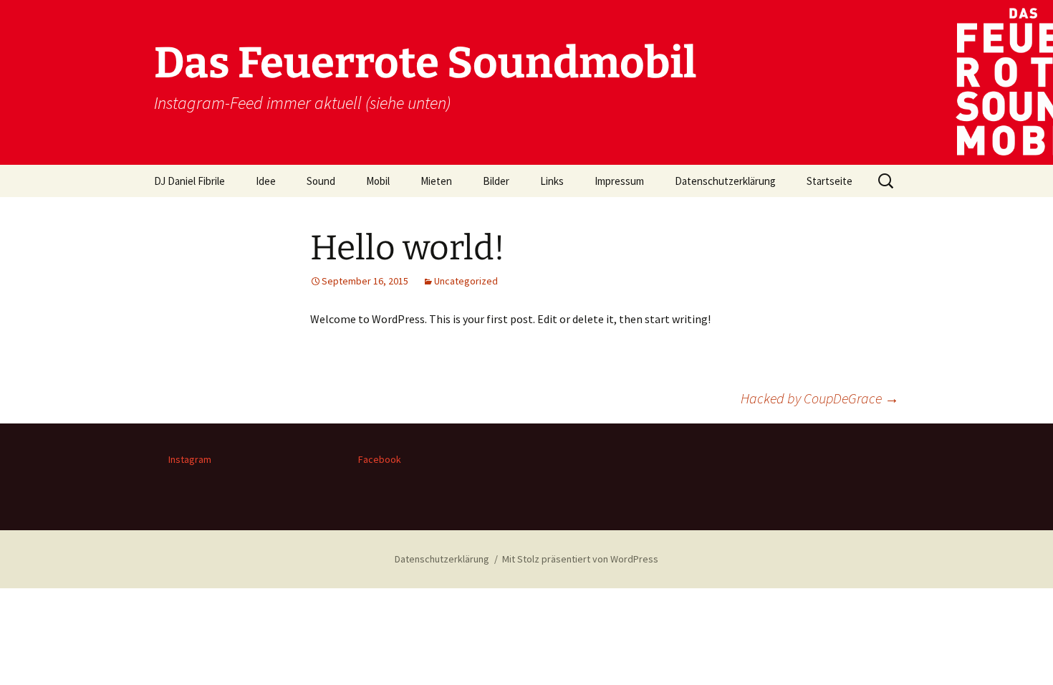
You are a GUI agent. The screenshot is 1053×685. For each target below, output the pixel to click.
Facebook (379, 459)
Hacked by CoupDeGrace (820, 398)
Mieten (436, 181)
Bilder (496, 181)
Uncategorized (466, 280)
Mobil (378, 181)
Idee (266, 181)
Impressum (619, 181)
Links (552, 181)
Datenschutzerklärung (725, 181)
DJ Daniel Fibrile (189, 181)
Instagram (189, 459)
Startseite (829, 181)
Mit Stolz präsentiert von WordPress (580, 558)
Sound (321, 181)
